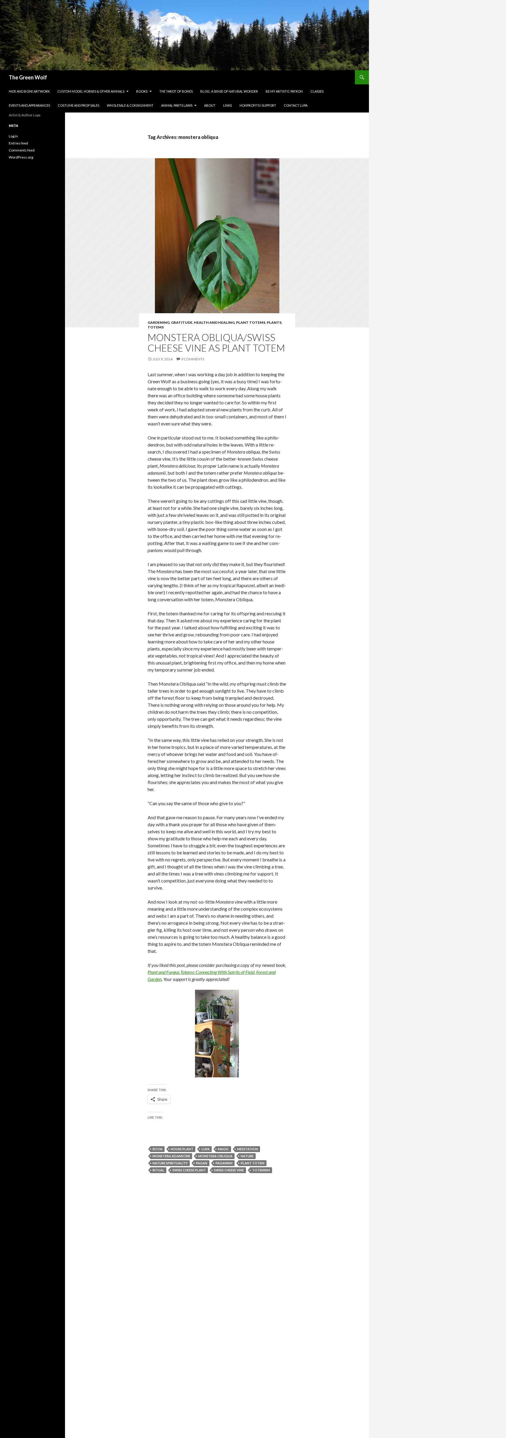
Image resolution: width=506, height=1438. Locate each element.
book (158, 1149)
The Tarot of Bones (176, 91)
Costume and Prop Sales (78, 105)
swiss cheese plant (189, 1170)
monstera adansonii (171, 1156)
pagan (201, 1163)
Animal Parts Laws (176, 105)
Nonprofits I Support (258, 105)
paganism (224, 1163)
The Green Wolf (28, 77)
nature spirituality (170, 1163)
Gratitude (181, 322)
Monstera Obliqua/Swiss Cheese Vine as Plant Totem (216, 342)
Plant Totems (250, 322)
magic (223, 1149)
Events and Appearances (29, 105)
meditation (247, 1149)
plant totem (252, 1163)
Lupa (205, 1149)
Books (142, 91)
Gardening (159, 322)
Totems (156, 327)
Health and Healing (214, 322)
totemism (261, 1170)
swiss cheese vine (229, 1170)
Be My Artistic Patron (284, 91)
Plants (274, 322)
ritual (158, 1170)
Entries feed (18, 143)
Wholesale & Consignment (130, 105)
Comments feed (22, 150)
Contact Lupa (295, 105)
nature (247, 1156)
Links (227, 105)
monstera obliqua (215, 1156)
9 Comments (192, 359)
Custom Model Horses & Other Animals (90, 91)
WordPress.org (21, 157)
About (210, 105)
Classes (317, 91)
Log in (13, 136)
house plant (182, 1149)
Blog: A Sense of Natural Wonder (229, 91)
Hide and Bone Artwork (29, 91)
